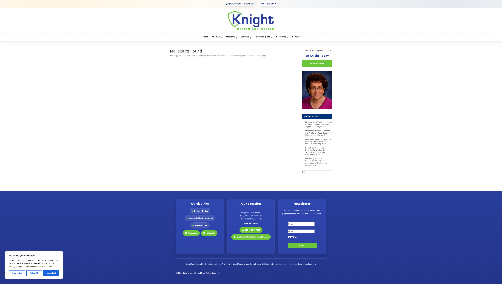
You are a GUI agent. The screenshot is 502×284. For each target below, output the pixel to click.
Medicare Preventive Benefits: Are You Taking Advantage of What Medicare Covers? (317, 133)
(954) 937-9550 (268, 4)
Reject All (34, 273)
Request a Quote (263, 37)
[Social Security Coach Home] (251, 20)
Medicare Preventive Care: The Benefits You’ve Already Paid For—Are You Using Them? (318, 141)
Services (246, 37)
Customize (17, 273)
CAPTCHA (292, 237)
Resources (282, 37)
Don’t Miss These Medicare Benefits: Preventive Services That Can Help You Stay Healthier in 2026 (317, 151)
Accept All (51, 273)
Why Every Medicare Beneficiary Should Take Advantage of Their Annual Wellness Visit (316, 162)
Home (205, 37)
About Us (217, 37)
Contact (296, 37)
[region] (34, 265)
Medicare (231, 37)
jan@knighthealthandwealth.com (240, 4)
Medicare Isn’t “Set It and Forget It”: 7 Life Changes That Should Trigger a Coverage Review (318, 124)
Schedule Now (317, 63)
